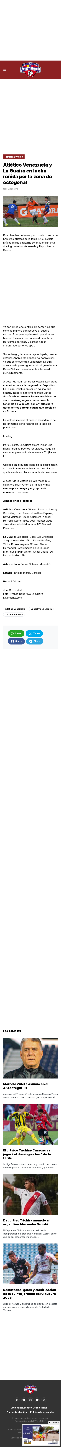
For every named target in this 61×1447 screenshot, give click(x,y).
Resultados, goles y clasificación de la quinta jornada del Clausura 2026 (29, 1294)
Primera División (14, 156)
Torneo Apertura (14, 614)
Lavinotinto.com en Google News (28, 1407)
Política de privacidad (42, 1412)
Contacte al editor (17, 1412)
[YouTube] (37, 1400)
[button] (4, 70)
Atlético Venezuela (15, 609)
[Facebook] (23, 1400)
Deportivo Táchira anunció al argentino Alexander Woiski (26, 1222)
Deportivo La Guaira (41, 609)
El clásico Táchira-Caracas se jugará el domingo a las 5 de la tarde (27, 1154)
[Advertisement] (30, 30)
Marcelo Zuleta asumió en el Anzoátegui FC (25, 1086)
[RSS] (43, 1400)
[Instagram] (30, 1400)
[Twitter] (17, 1400)
